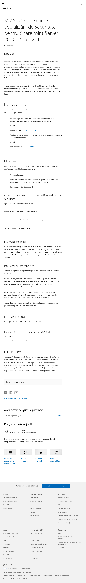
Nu (63, 486)
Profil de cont (34, 497)
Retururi (32, 505)
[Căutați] (59, 415)
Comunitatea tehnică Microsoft (38, 544)
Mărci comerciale (47, 575)
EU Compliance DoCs (8, 579)
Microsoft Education (63, 497)
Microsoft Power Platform (37, 551)
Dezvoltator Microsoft (36, 533)
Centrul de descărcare (36, 501)
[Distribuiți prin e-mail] (15, 392)
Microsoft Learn (34, 540)
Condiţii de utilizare (34, 575)
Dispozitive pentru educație (65, 501)
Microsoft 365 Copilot (8, 555)
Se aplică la (9, 46)
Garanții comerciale (35, 515)
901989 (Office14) (29, 146)
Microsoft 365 (6, 505)
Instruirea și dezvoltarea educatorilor (68, 515)
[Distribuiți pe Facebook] (5, 392)
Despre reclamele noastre (62, 575)
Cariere (60, 533)
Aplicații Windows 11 (8, 508)
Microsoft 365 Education (64, 508)
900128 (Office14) (29, 130)
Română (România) (11, 565)
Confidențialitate (21, 575)
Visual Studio (34, 558)
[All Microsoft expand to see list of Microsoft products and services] (2, 3)
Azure (4, 540)
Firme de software (35, 555)
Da (49, 486)
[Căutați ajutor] (8, 3)
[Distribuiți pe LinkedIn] (9, 392)
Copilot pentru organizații (10, 497)
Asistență (5, 8)
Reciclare (32, 512)
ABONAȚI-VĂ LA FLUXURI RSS (17, 398)
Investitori (61, 547)
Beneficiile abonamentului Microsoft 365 (10, 461)
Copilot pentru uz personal (10, 501)
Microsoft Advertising (8, 551)
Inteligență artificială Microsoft (11, 533)
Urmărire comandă (35, 508)
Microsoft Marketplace (36, 547)
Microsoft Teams (7, 558)
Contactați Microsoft (8, 575)
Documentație (34, 537)
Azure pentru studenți (64, 523)
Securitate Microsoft (8, 537)
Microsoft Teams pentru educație (67, 505)
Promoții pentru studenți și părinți (67, 519)
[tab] (12, 432)
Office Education (62, 512)
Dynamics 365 (6, 544)
